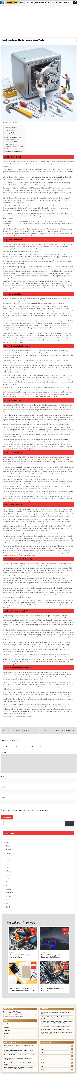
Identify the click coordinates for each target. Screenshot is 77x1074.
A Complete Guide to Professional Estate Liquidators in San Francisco (55, 1017)
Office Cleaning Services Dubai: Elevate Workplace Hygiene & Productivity (19, 1058)
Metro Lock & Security (11, 144)
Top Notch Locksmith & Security (14, 146)
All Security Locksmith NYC (13, 149)
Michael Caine (8, 716)
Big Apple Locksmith (11, 133)
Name (3, 776)
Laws (7, 867)
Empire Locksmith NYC (12, 139)
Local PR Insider (39, 2)
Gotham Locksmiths (11, 135)
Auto (7, 842)
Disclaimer (6, 1033)
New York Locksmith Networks (14, 137)
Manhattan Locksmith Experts (14, 151)
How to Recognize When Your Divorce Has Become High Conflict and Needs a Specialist (56, 1033)
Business (8, 850)
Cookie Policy (7, 1037)
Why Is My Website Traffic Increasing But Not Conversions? (55, 1029)
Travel (8, 907)
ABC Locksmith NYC (11, 130)
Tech (7, 903)
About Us (6, 1024)
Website (3, 798)
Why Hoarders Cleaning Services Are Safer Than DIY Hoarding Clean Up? (19, 1063)
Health (8, 860)
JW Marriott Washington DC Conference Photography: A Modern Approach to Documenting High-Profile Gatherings (57, 1022)
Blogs (65, 2)
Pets (7, 882)
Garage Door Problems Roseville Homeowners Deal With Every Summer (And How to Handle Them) (19, 1068)
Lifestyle (8, 871)
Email (3, 787)
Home (22, 2)
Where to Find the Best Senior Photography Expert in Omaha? (56, 1026)
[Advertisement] (38, 19)
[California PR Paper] (2, 2)
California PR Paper (12, 2)
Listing (53, 2)
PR (48, 2)
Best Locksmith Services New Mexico (17, 730)
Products (8, 889)
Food (7, 857)
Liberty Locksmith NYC (12, 142)
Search (69, 824)
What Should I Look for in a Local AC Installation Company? (19, 1055)
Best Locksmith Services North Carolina (58, 730)
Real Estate (9, 893)
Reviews (8, 896)
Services (29, 716)
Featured (8, 853)
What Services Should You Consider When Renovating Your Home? (55, 1012)
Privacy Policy (7, 1030)
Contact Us (29, 2)
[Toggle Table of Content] (21, 127)
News (60, 2)
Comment (4, 752)
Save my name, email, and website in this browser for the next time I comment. (25, 810)
